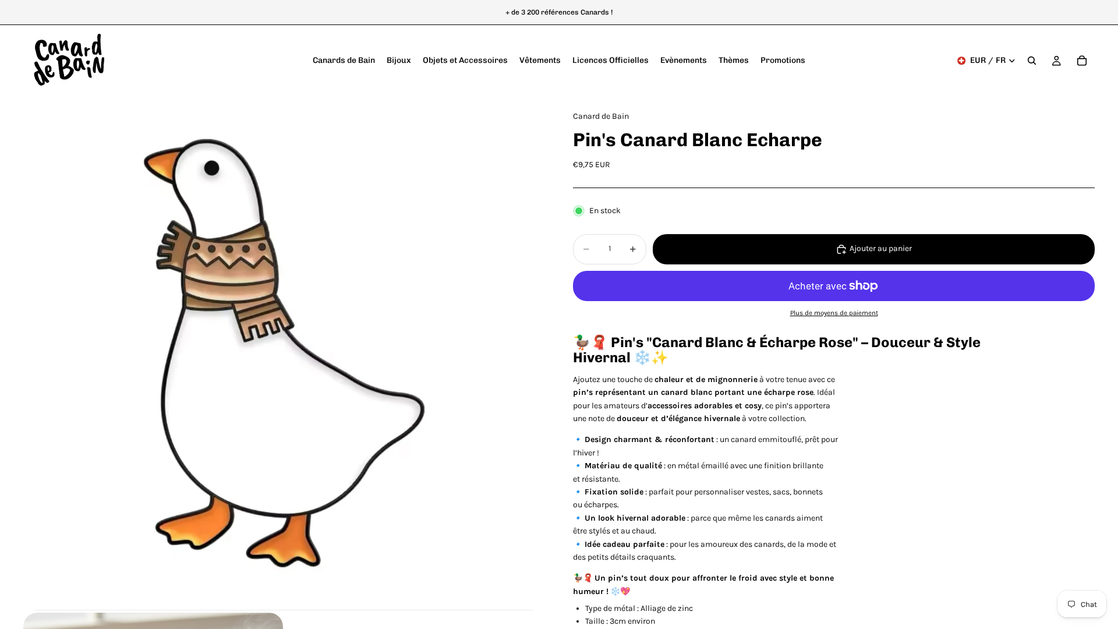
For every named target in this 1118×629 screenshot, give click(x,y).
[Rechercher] (1032, 60)
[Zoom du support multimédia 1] (284, 353)
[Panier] (1082, 60)
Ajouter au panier (881, 248)
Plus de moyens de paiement (834, 313)
